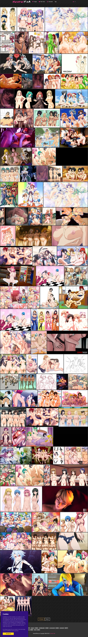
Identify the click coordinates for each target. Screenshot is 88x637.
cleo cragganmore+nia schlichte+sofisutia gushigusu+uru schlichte (17, 351)
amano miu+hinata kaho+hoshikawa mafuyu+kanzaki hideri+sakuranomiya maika (38, 204)
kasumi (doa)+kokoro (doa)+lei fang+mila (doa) (30, 386)
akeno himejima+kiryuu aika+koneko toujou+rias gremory (72, 262)
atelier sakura (69, 483)
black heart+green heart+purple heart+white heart (65, 204)
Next (47, 619)
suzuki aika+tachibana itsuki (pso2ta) (20, 305)
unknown (36, 50)
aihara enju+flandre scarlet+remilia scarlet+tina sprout (54, 570)
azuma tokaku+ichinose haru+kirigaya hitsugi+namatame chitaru (16, 70)
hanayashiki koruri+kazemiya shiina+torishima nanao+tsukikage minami (18, 370)
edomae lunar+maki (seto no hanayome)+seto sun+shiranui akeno (48, 529)
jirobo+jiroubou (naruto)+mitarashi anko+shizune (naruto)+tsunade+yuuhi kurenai (54, 124)
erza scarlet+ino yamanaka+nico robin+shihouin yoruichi (46, 593)
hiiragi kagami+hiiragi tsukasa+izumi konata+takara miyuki (31, 28)
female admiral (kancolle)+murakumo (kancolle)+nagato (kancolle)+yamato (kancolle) (53, 262)
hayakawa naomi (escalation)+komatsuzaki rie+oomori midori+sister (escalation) (35, 105)
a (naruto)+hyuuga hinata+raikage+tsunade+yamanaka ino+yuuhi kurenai (18, 222)
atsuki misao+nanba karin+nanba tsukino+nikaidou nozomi (15, 179)
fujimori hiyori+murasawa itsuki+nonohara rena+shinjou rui (15, 423)
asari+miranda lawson (17, 144)
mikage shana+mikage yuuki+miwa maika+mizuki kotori (73, 50)
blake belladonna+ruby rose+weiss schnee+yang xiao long (16, 162)
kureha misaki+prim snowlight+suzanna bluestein (74, 124)
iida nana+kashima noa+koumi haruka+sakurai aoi (16, 262)
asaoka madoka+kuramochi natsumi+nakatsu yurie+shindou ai (46, 327)
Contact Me (52, 633)
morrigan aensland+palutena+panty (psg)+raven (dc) (39, 443)
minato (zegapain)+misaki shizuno (8, 28)
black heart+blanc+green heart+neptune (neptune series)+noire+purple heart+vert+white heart (23, 570)
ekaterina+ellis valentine (9, 204)
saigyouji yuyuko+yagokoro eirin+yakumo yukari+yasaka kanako (16, 461)
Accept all (8, 633)
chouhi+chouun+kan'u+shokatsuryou (71, 105)
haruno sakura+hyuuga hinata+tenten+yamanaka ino (73, 423)
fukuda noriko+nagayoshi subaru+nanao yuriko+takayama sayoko (16, 593)
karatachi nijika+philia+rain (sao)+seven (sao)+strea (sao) (14, 483)
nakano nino (18, 283)
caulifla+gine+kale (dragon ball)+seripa (75, 179)
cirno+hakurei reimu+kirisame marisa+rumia (73, 327)
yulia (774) (7, 50)
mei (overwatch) (67, 351)
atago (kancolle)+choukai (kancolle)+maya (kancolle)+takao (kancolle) (57, 305)
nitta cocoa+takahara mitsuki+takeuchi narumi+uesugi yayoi (47, 162)
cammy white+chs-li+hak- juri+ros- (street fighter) (76, 370)
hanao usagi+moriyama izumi (69, 243)
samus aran (68, 593)
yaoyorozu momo (6, 404)
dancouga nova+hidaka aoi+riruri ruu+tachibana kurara (74, 529)
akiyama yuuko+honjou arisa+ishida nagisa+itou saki (47, 70)
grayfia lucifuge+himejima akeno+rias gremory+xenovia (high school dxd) (54, 283)
